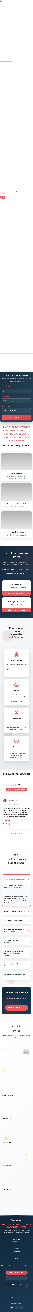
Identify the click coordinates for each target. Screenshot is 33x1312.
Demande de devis (16, 1272)
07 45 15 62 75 (16, 1284)
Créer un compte (16, 1278)
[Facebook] (11, 1307)
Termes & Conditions (16, 1303)
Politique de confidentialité (16, 1295)
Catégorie (6, 396)
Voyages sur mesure (17, 1245)
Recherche (6, 386)
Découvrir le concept (16, 593)
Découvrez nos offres (16, 610)
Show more (7, 820)
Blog (16, 1258)
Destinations (16, 1251)
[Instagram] (21, 1307)
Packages (16, 1248)
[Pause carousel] (16, 836)
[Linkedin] (16, 1307)
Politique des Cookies (16, 1297)
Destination (6, 406)
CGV (16, 1300)
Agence (16, 1254)
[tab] (11, 833)
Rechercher (17, 417)
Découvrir (16, 468)
